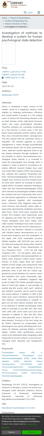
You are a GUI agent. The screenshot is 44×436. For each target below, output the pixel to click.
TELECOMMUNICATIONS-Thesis (27, 370)
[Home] (16, 4)
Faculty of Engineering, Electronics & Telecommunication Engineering (17, 21)
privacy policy (31, 424)
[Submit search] (25, 12)
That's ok (31, 432)
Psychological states (13, 352)
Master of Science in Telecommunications (17, 23)
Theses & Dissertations (20, 18)
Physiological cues (32, 355)
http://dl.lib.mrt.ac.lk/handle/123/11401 (18, 408)
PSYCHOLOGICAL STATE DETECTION (22, 373)
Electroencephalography (12, 376)
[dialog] (22, 425)
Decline (11, 432)
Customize (6, 427)
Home (4, 18)
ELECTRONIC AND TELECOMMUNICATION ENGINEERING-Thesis (22, 367)
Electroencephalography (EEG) (15, 358)
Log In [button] (30, 12)
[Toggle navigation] (38, 12)
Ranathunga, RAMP (10, 95)
